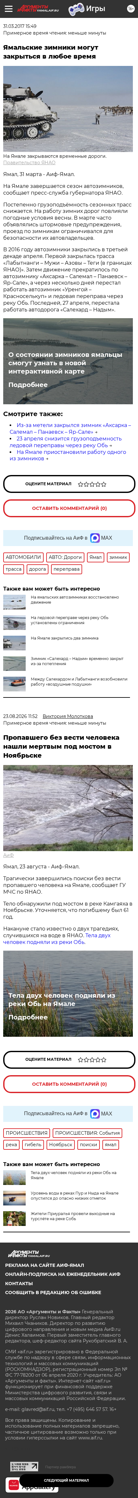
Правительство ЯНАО (29, 162)
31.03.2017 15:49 (20, 26)
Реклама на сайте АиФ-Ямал (44, 1265)
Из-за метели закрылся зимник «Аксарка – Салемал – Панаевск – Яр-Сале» (70, 428)
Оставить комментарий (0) (69, 508)
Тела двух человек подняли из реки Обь (56, 938)
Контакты (19, 1283)
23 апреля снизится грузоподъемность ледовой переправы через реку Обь (66, 442)
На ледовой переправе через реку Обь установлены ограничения (69, 620)
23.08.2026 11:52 (20, 716)
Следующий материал (66, 1480)
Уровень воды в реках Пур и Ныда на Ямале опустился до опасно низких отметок (74, 1196)
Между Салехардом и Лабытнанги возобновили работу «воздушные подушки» (79, 682)
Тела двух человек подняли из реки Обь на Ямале (61, 1000)
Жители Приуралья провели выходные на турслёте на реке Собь (73, 1216)
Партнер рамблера (60, 1467)
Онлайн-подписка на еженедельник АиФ (62, 1274)
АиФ (8, 855)
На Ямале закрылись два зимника (65, 638)
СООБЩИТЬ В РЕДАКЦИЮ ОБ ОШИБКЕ (53, 1292)
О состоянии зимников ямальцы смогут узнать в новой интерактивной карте (65, 363)
